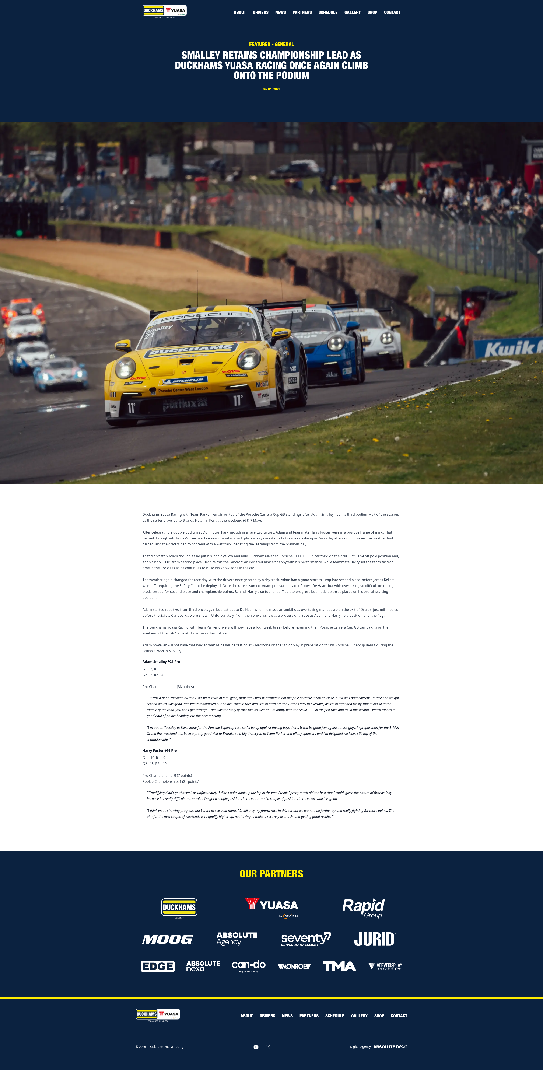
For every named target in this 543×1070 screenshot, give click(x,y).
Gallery (352, 11)
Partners (302, 11)
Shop (372, 11)
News (280, 11)
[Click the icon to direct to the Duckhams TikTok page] (279, 1047)
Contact (392, 11)
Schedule (328, 11)
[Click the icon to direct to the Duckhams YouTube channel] (256, 1047)
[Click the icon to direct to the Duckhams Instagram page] (267, 1047)
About (240, 11)
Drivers (261, 11)
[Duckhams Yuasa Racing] (165, 12)
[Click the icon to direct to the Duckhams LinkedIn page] (291, 1047)
